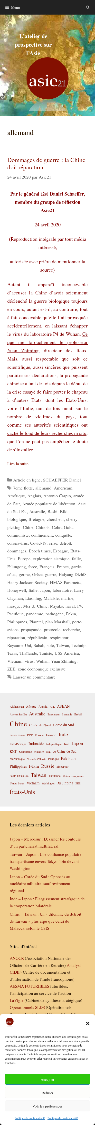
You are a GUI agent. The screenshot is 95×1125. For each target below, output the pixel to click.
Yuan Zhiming (63, 661)
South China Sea (19, 776)
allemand (43, 488)
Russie (47, 766)
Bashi (52, 511)
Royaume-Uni (19, 645)
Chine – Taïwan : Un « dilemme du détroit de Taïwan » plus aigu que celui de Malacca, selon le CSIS (45, 921)
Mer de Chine (35, 606)
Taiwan (62, 645)
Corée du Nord (40, 725)
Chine (28, 527)
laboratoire (62, 590)
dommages (16, 551)
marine (67, 598)
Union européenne (73, 776)
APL (52, 706)
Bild (63, 511)
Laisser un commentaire (34, 677)
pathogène (55, 614)
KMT (13, 751)
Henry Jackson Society (27, 582)
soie (50, 645)
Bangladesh (53, 714)
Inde (63, 734)
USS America (67, 653)
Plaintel (36, 622)
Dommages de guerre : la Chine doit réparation (46, 163)
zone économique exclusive (42, 669)
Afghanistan (17, 706)
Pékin (71, 614)
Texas (12, 653)
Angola (43, 706)
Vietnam (14, 661)
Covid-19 (38, 543)
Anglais (34, 495)
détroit (65, 543)
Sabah (39, 645)
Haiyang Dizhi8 (72, 574)
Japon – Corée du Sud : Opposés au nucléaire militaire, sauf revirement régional (40, 883)
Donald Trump (17, 735)
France (63, 566)
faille (76, 558)
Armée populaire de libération (48, 504)
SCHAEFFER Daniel (62, 480)
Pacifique (15, 614)
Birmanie (67, 714)
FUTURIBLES (37, 986)
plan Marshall (57, 622)
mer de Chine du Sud (61, 751)
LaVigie (17, 1000)
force (32, 566)
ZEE (11, 669)
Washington (48, 783)
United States (17, 783)
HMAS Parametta (65, 582)
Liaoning (33, 598)
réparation (16, 637)
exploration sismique (51, 558)
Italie (33, 590)
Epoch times (40, 551)
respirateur (59, 637)
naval (70, 606)
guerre (50, 574)
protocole (52, 629)
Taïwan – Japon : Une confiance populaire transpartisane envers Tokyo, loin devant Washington (46, 861)
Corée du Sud (63, 725)
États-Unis (22, 792)
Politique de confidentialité (30, 1118)
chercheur (55, 519)
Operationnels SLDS (27, 1007)
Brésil (78, 714)
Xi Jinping (65, 782)
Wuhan (42, 661)
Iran (66, 744)
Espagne (60, 551)
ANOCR (17, 958)
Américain (63, 488)
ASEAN (63, 706)
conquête (63, 535)
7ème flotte (23, 488)
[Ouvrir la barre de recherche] (88, 7)
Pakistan (68, 758)
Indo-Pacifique (18, 744)
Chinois (42, 527)
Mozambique (17, 759)
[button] (87, 1023)
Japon (45, 590)
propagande (31, 629)
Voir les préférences (47, 1106)
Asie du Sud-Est (18, 714)
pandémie (34, 614)
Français (46, 566)
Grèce (37, 574)
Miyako (56, 606)
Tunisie (45, 653)
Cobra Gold (62, 527)
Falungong (16, 566)
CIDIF (15, 972)
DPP (30, 735)
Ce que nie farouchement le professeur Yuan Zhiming (47, 342)
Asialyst (74, 965)
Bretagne (36, 519)
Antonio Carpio (57, 495)
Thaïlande (28, 653)
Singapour (62, 766)
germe (24, 574)
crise (53, 543)
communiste (18, 535)
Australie (37, 511)
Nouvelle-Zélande (36, 759)
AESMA (17, 986)
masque (14, 606)
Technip (79, 645)
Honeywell (16, 590)
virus (29, 661)
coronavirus (17, 543)
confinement (42, 535)
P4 (79, 606)
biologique (16, 519)
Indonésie (36, 743)
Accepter (47, 1079)
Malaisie (51, 598)
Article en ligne (27, 480)
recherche (71, 629)
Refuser (47, 1092)
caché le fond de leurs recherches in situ (46, 433)
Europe (24, 558)
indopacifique (54, 744)
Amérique (16, 495)
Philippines (17, 622)
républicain (37, 637)
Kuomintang (25, 751)
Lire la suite (17, 463)
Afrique (31, 706)
